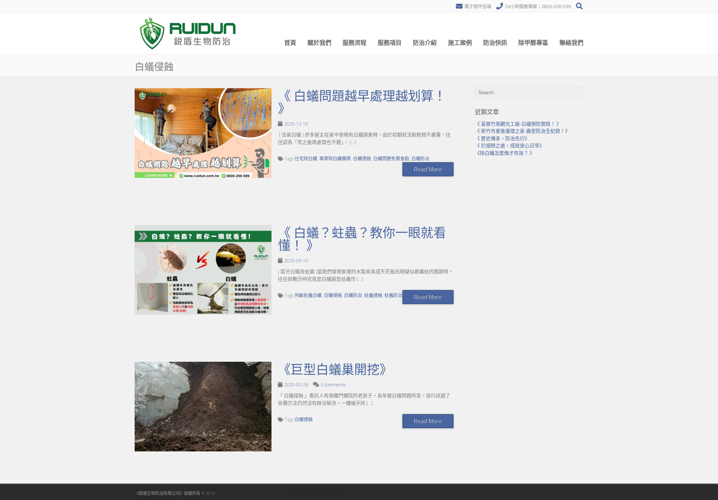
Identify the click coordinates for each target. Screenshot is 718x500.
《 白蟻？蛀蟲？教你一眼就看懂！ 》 (362, 239)
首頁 (290, 42)
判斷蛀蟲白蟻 (308, 295)
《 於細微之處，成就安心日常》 (509, 145)
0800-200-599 (556, 6)
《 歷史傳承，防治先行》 (502, 138)
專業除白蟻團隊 (335, 158)
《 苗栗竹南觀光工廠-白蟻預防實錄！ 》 (518, 123)
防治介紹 (425, 42)
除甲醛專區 (533, 42)
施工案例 (460, 42)
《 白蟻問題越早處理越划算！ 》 (362, 102)
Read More (428, 169)
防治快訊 (495, 42)
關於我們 (319, 42)
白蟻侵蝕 (362, 158)
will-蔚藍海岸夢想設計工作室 (312, 493)
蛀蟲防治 (393, 295)
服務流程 (354, 42)
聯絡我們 (571, 42)
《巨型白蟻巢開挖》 (335, 369)
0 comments (333, 385)
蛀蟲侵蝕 (373, 295)
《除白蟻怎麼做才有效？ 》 (504, 152)
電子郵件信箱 (477, 6)
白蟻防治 (420, 158)
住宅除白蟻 (306, 158)
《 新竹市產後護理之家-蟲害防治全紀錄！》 (522, 130)
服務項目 (390, 42)
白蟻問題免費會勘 (391, 158)
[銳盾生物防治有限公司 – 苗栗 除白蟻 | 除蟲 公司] (189, 52)
